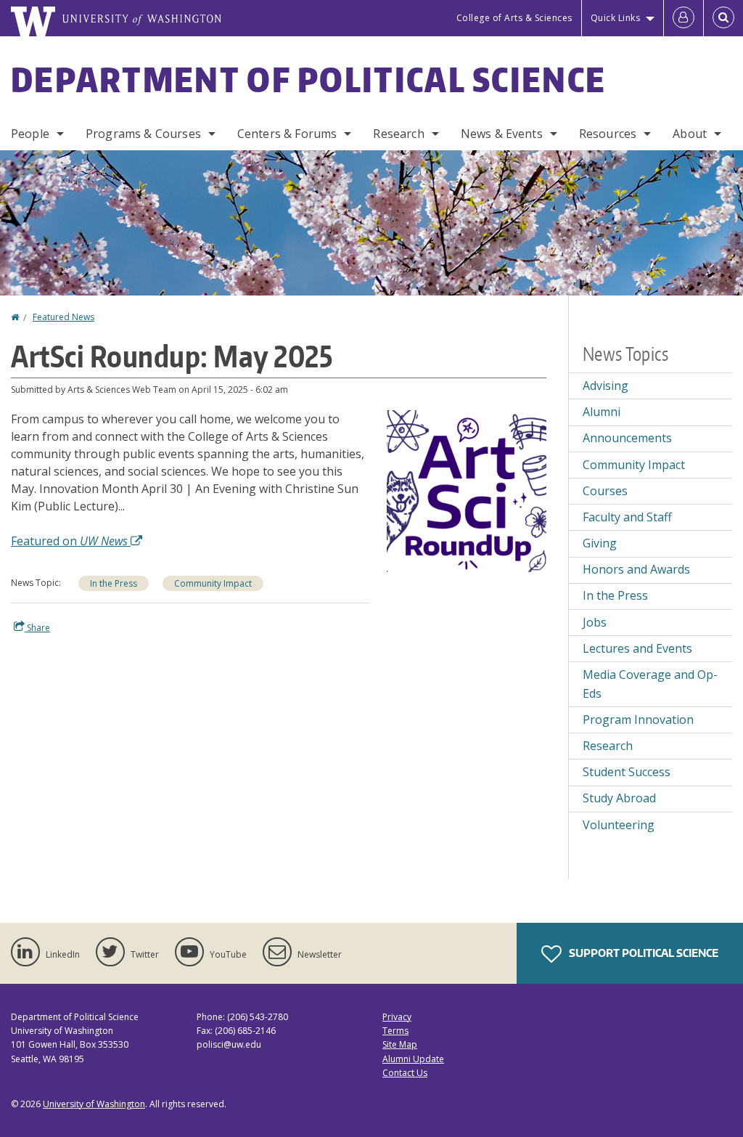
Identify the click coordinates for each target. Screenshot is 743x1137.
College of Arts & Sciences (514, 18)
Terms (395, 1030)
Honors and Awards (636, 569)
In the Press (113, 583)
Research (398, 134)
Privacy (396, 1017)
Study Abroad (619, 798)
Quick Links (616, 18)
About (690, 134)
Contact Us (404, 1073)
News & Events (502, 134)
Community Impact (213, 583)
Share (37, 628)
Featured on (69, 541)
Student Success (626, 772)
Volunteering (618, 825)
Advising (605, 386)
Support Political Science (642, 953)
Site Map (399, 1044)
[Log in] (683, 18)
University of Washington (94, 1104)
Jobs (595, 622)
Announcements (627, 438)
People (30, 134)
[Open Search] (723, 18)
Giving (600, 543)
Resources (607, 134)
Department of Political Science (308, 79)
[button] (466, 490)
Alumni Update (413, 1059)
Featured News (63, 317)
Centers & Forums (287, 134)
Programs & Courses (143, 134)
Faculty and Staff (627, 517)
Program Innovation (638, 720)
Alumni (601, 412)
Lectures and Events (637, 648)
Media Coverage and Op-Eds (650, 684)
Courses (605, 491)
